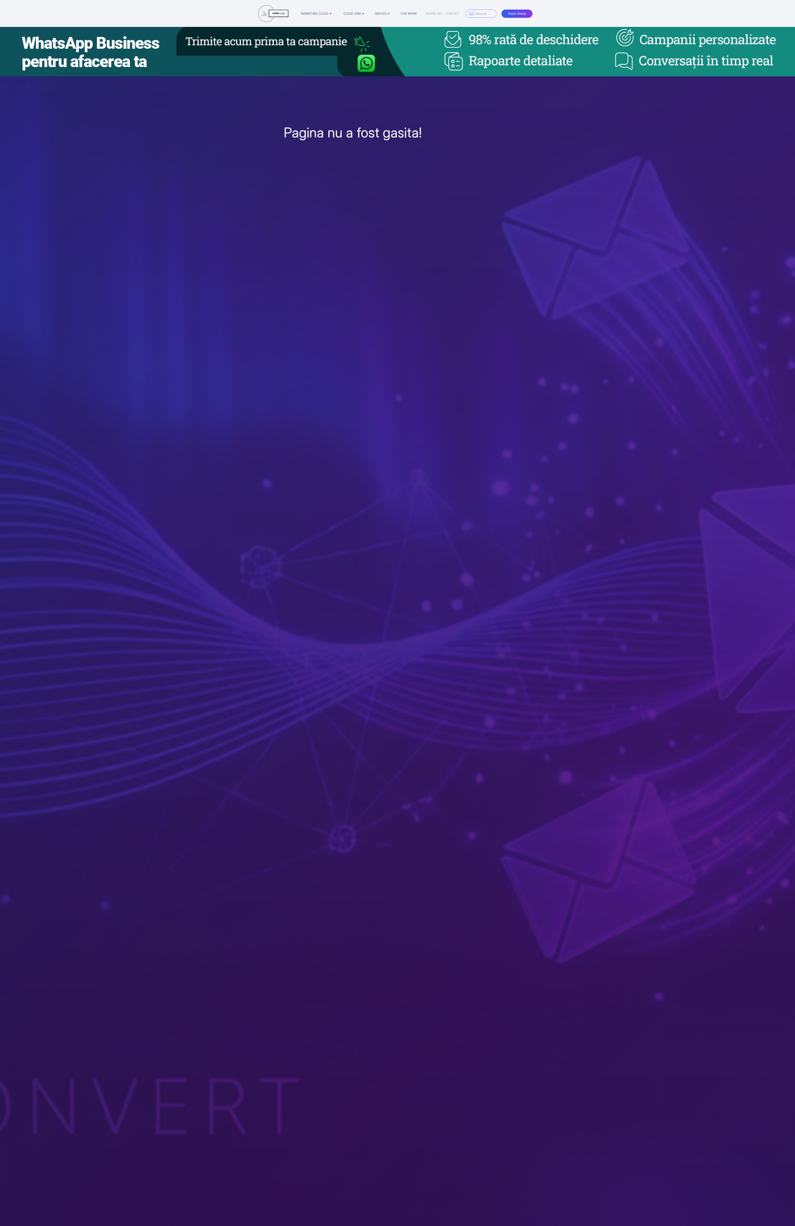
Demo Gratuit (517, 13)
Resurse (481, 13)
